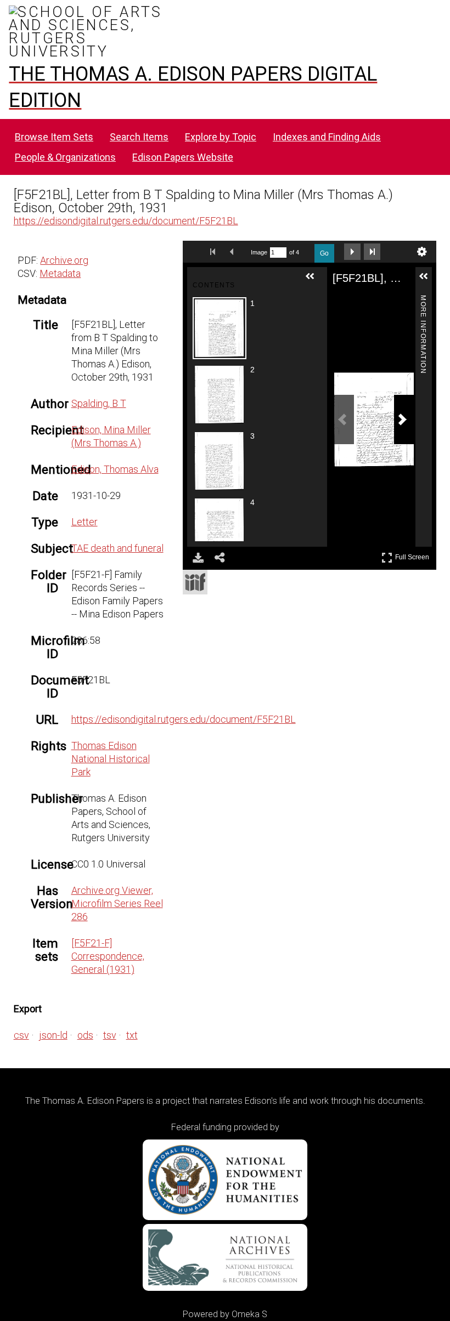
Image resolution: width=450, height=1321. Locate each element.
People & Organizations (65, 157)
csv (21, 1035)
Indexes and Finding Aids (327, 137)
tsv (109, 1035)
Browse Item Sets (54, 137)
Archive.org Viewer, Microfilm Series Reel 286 (117, 903)
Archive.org (64, 260)
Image (259, 252)
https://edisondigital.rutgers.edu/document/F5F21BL (126, 220)
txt (132, 1035)
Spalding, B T (98, 403)
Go (324, 253)
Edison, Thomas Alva (115, 469)
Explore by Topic (220, 137)
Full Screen (413, 555)
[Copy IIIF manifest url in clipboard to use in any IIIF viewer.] (195, 582)
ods (85, 1035)
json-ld (53, 1035)
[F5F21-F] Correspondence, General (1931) (107, 956)
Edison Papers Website (182, 157)
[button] (314, 281)
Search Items (139, 137)
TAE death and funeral (117, 548)
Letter (84, 522)
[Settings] (422, 252)
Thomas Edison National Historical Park (110, 759)
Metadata (60, 273)
